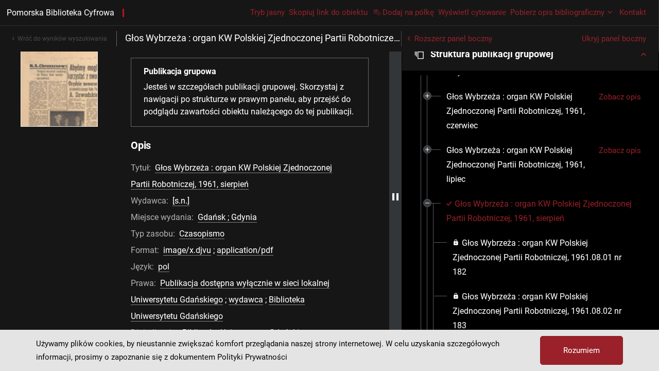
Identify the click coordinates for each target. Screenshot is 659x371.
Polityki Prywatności (252, 357)
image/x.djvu (187, 250)
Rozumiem (581, 350)
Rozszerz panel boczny (453, 38)
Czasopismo (201, 234)
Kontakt (632, 12)
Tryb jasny (267, 12)
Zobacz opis (620, 97)
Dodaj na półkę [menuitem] (408, 12)
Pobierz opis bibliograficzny (557, 12)
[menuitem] (518, 111)
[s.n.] (180, 201)
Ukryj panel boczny (614, 38)
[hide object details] (395, 197)
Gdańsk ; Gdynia (227, 217)
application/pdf (245, 250)
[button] (530, 54)
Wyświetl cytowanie (472, 12)
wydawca (246, 300)
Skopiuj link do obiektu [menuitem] (328, 12)
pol (163, 267)
